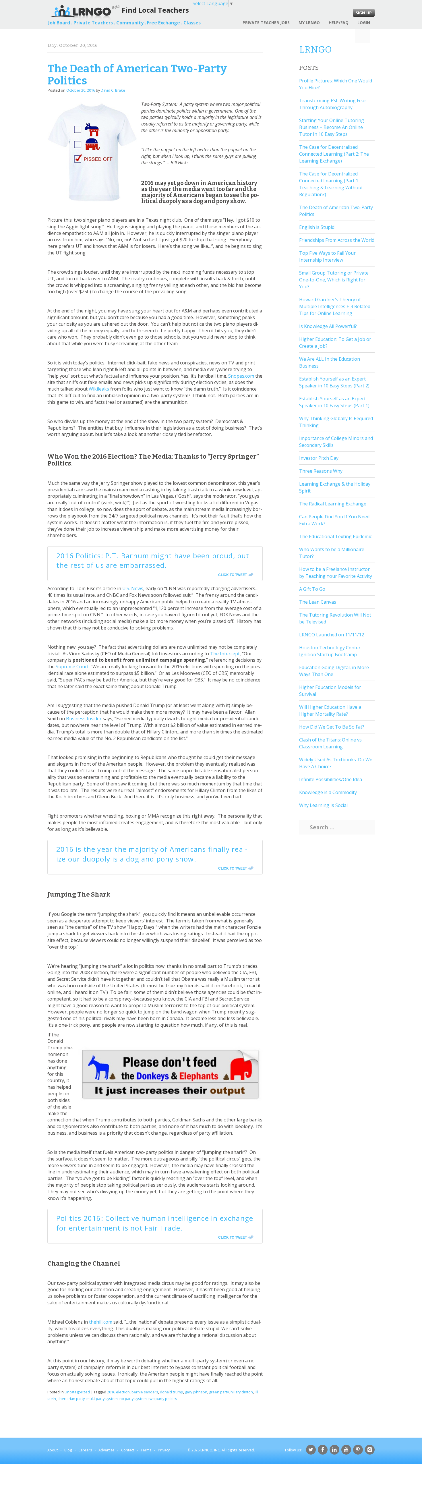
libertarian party (71, 1398)
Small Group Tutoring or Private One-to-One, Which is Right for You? (334, 280)
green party (219, 1392)
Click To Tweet (232, 574)
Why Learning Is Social (323, 805)
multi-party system (102, 1398)
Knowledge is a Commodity (328, 792)
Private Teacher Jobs (266, 22)
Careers (85, 1450)
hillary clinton (242, 1392)
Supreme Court (72, 666)
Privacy (164, 1450)
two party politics (162, 1398)
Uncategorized (77, 1392)
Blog (68, 1450)
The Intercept (225, 653)
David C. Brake (113, 90)
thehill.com (100, 1322)
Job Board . (60, 23)
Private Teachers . (94, 23)
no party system (133, 1398)
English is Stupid (316, 227)
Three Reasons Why (320, 471)
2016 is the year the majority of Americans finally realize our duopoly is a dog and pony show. (151, 854)
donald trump (171, 1392)
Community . (131, 23)
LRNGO (315, 49)
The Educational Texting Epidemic (335, 536)
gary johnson (196, 1392)
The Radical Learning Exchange (332, 504)
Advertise (106, 1450)
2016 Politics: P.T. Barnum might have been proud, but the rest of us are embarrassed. (152, 560)
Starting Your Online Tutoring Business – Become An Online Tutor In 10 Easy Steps (331, 127)
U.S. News (132, 588)
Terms (146, 1450)
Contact (127, 1450)
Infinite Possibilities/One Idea (330, 779)
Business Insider (84, 718)
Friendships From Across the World (336, 240)
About (52, 1450)
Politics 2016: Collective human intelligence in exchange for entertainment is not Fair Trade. (154, 1223)
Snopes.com (241, 376)
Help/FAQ (339, 22)
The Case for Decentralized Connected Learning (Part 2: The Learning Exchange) (334, 154)
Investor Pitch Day (318, 458)
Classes (192, 23)
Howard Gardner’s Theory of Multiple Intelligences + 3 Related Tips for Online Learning (334, 306)
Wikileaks (99, 389)
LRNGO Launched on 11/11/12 (331, 635)
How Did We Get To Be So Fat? (331, 727)
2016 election (118, 1392)
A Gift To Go (312, 589)
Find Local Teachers (155, 10)
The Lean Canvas (317, 602)
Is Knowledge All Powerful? (328, 326)
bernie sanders (144, 1392)
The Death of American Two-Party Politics (137, 74)
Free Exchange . (164, 23)
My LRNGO (309, 22)
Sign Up (364, 13)
